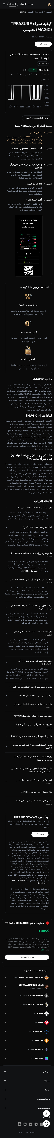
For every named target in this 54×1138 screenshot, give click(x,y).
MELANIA (23, 995)
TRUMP (23, 1004)
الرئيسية (49, 12)
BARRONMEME (36, 988)
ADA (31, 1031)
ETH (30, 1049)
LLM (15, 977)
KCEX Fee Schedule (30, 571)
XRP (34, 1013)
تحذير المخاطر (42, 883)
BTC (32, 1040)
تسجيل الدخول (26, 4)
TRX (35, 1022)
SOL (32, 1058)
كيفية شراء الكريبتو (35, 12)
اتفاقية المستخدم (18, 880)
